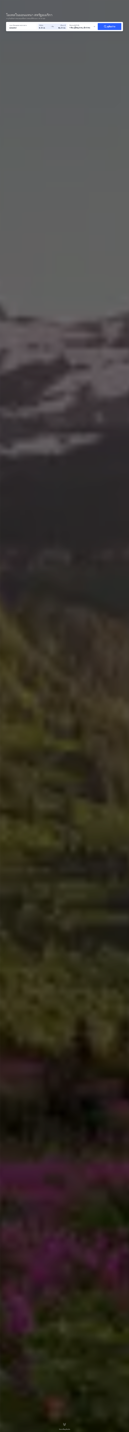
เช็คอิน (41, 25)
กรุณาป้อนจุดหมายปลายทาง (18, 25)
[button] (113, 3)
